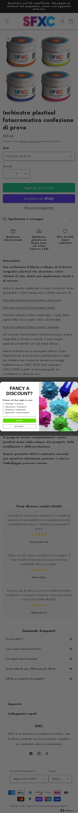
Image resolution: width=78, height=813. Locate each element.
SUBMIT (19, 420)
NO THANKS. (19, 426)
